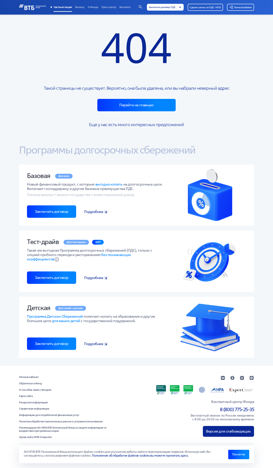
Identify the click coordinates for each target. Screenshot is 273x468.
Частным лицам (63, 7)
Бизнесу (80, 7)
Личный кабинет (29, 377)
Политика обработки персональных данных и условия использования (60, 421)
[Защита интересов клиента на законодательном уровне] (202, 390)
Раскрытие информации (33, 402)
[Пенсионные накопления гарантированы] (161, 390)
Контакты (125, 7)
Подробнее (93, 211)
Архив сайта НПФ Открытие (35, 437)
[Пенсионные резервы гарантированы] (174, 390)
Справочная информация (34, 408)
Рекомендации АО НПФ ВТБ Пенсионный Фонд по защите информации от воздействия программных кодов (63, 429)
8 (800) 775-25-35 (237, 409)
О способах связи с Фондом (35, 390)
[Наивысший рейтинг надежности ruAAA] (241, 390)
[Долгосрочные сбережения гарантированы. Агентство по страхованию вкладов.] (188, 390)
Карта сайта (26, 396)
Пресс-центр (108, 7)
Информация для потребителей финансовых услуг (49, 415)
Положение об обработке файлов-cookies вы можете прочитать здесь (140, 455)
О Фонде (93, 7)
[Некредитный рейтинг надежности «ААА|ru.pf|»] (217, 390)
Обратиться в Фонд (30, 383)
